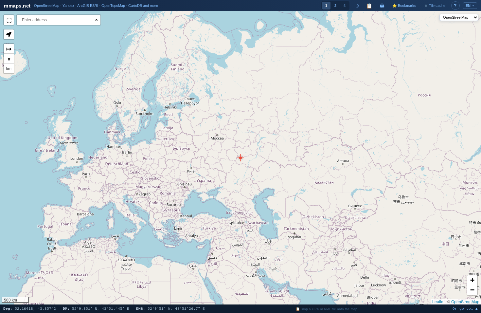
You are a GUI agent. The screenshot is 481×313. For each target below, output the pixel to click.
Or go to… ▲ (465, 309)
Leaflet (438, 301)
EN (470, 6)
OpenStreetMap (465, 301)
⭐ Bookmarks (404, 6)
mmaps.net (17, 6)
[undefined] (9, 20)
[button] (240, 158)
